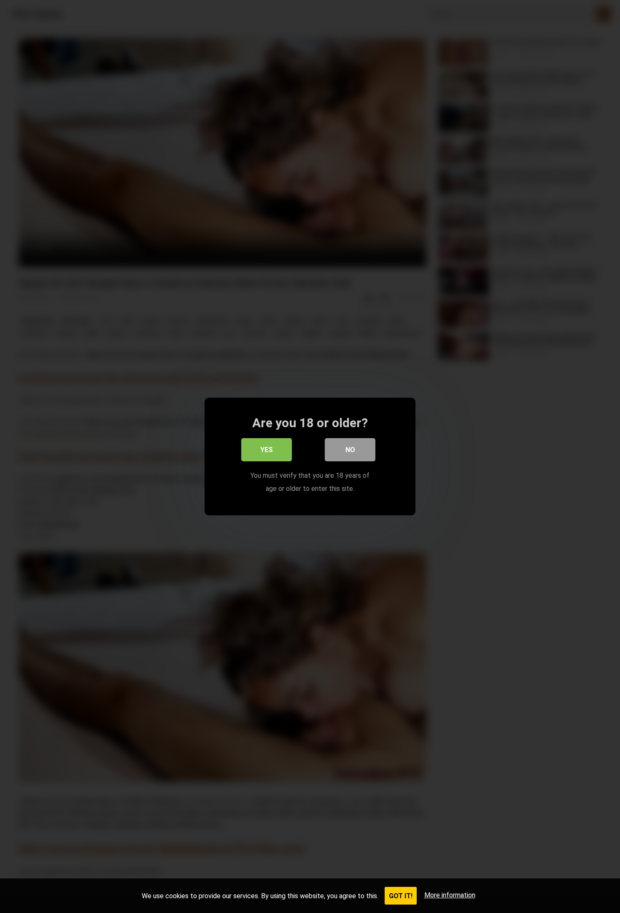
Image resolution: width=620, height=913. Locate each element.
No (350, 450)
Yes (266, 450)
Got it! (400, 896)
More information (449, 895)
